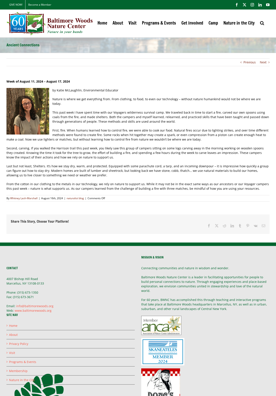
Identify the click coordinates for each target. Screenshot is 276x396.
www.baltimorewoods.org (33, 310)
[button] (262, 23)
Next (263, 62)
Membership (18, 371)
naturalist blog (75, 198)
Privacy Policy (18, 344)
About (13, 335)
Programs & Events (22, 362)
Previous (249, 62)
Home (13, 326)
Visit (12, 353)
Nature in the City (22, 380)
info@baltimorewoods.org (34, 306)
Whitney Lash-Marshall (24, 198)
